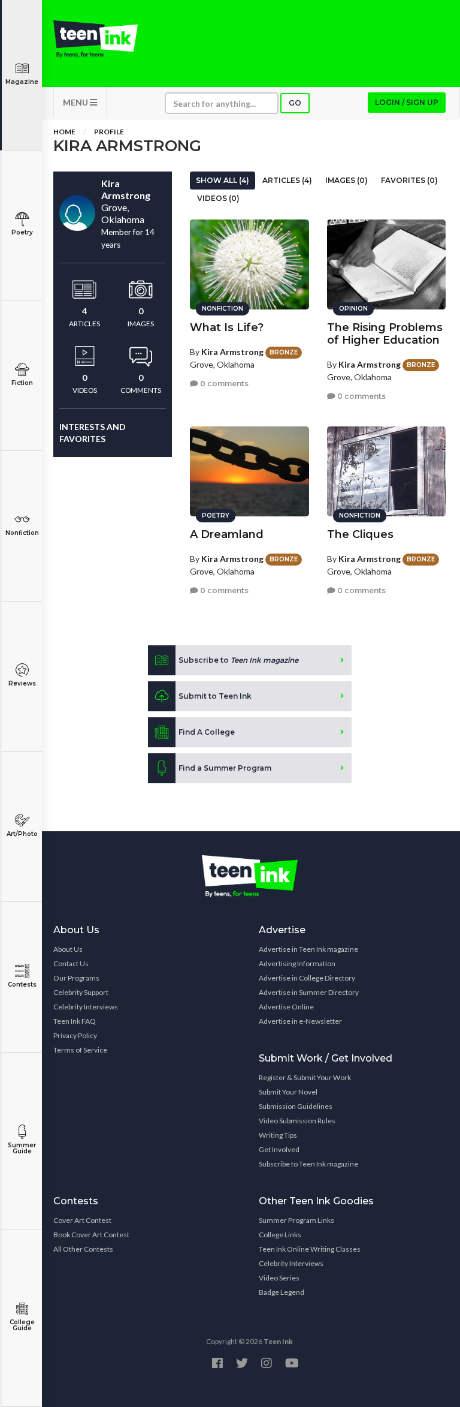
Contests (22, 984)
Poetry (22, 232)
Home (64, 131)
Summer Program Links (296, 1220)
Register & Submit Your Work (305, 1077)
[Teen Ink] (95, 39)
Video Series (279, 1277)
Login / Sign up (406, 102)
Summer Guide (22, 1148)
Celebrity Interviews (85, 1006)
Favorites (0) (409, 180)
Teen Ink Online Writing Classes (310, 1248)
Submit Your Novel (288, 1091)
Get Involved (279, 1149)
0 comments (223, 383)
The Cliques (360, 534)
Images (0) (346, 180)
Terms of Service (80, 1049)
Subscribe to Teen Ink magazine (308, 1163)
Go (295, 102)
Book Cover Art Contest (91, 1234)
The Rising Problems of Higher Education (385, 334)
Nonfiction (22, 533)
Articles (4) (287, 180)
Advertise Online (286, 1006)
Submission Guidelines (295, 1106)
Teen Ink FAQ (74, 1021)
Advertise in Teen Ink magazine (308, 949)
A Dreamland (227, 534)
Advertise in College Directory (307, 977)
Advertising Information (297, 963)
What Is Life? (227, 327)
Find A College (206, 731)
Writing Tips (278, 1135)
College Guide (22, 1325)
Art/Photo (22, 834)
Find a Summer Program (224, 767)
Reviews (22, 683)
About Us (68, 949)
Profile (109, 131)
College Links (280, 1234)
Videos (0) (218, 198)
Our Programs (76, 977)
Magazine (21, 82)
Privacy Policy (75, 1035)
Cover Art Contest (82, 1220)
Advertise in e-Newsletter (300, 1021)
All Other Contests (83, 1248)
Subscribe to (238, 660)
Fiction (22, 383)
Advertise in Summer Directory (309, 992)
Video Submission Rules (297, 1120)
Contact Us (71, 963)
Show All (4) (222, 180)
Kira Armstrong (232, 352)
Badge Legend (281, 1292)
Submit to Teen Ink (215, 696)
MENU (76, 102)
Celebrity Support (80, 992)
